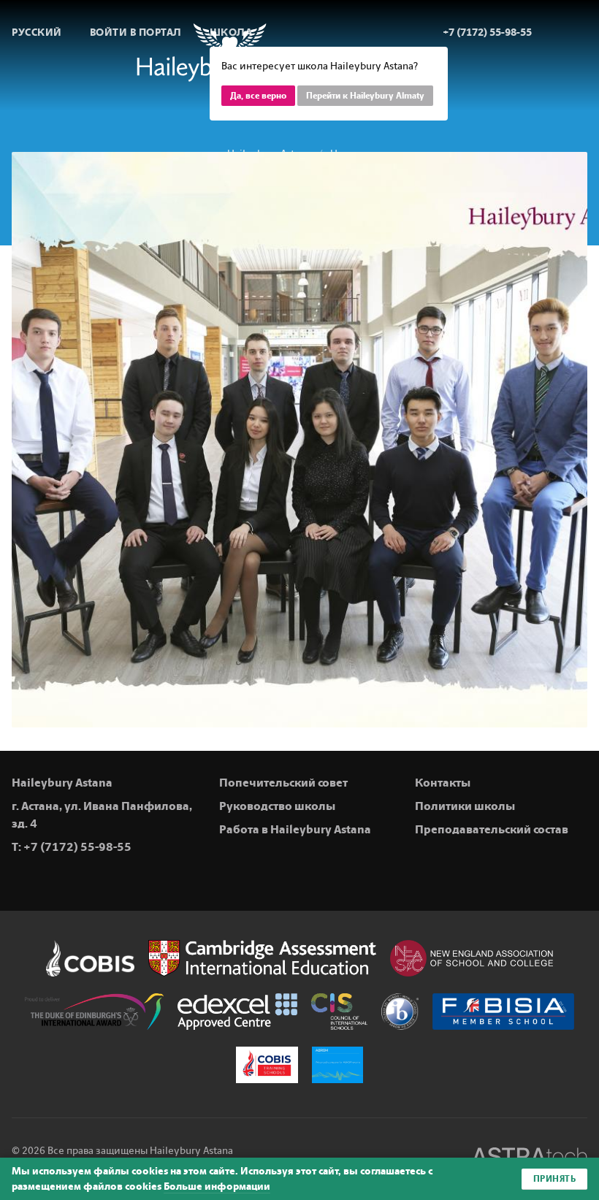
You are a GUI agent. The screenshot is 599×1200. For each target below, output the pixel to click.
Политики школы (465, 806)
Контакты (442, 783)
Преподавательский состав (491, 829)
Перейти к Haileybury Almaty (365, 96)
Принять (554, 1179)
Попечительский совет (283, 783)
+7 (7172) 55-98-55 (77, 847)
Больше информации (217, 1186)
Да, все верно (258, 96)
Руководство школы (277, 806)
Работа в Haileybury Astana (295, 829)
